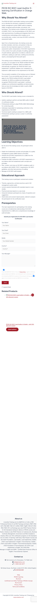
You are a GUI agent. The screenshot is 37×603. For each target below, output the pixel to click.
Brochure (18, 579)
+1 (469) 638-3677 (19, 564)
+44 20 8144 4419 (19, 570)
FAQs (18, 575)
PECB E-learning (18, 577)
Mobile (3, 238)
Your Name (5, 222)
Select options (12, 329)
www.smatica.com (18, 597)
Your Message (6, 253)
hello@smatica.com (19, 562)
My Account (18, 582)
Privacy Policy (23, 272)
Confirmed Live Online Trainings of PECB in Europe (19, 581)
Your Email (5, 230)
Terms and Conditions (18, 586)
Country (4, 246)
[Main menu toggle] (33, 3)
